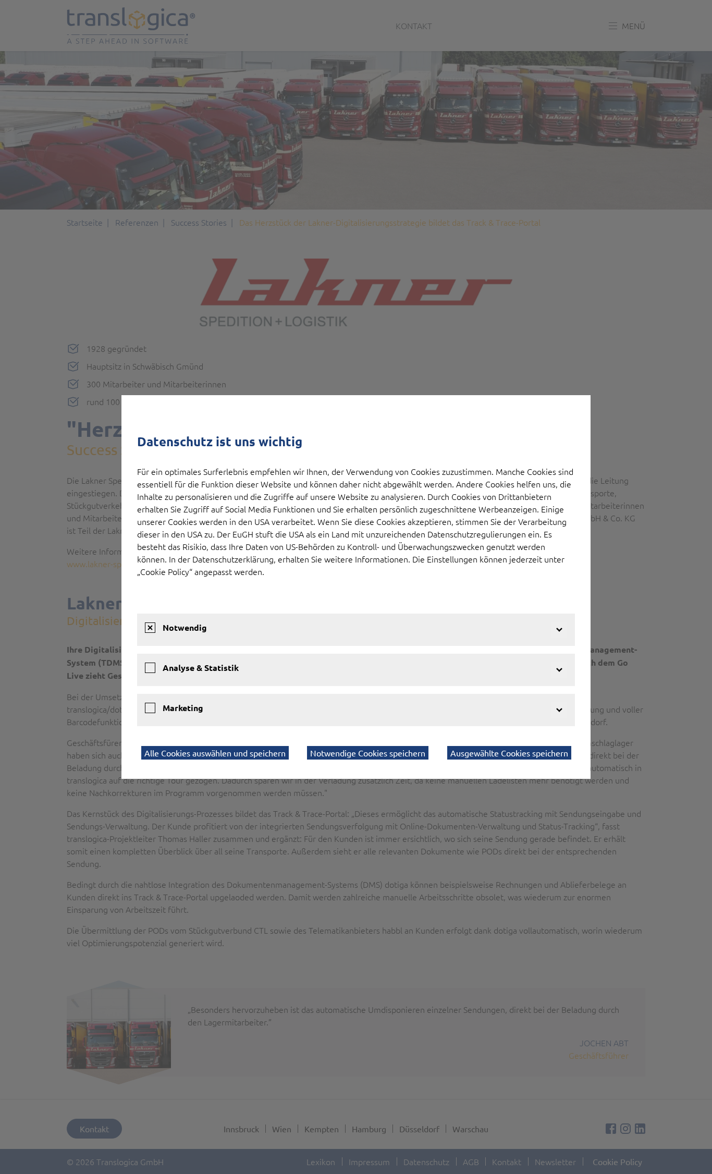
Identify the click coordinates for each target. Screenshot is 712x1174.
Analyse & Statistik (201, 667)
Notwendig (185, 627)
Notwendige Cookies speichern (367, 753)
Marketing (183, 707)
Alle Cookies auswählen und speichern (215, 753)
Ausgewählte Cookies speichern (509, 753)
